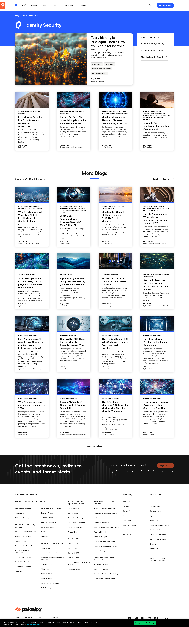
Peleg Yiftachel (109, 434)
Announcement (96, 64)
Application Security (75, 518)
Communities (155, 506)
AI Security (64, 273)
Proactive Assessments (102, 564)
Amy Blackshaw (150, 434)
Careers (126, 506)
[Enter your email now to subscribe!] (132, 466)
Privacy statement (33, 624)
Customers (127, 520)
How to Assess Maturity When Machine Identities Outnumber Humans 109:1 (156, 218)
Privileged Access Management (101, 68)
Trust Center (28, 617)
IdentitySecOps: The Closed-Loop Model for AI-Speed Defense (73, 120)
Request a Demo (165, 5)
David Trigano (78, 147)
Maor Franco (66, 147)
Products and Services (119, 113)
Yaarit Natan (108, 369)
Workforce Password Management (106, 527)
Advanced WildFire (22, 541)
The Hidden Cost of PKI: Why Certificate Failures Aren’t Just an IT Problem (115, 343)
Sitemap (153, 544)
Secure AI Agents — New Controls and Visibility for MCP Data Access (155, 285)
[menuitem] (21, 5)
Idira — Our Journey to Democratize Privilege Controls (114, 281)
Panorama (44, 536)
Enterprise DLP (46, 564)
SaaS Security (20, 571)
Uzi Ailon (163, 243)
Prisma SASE (45, 548)
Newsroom (127, 534)
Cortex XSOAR (73, 553)
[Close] (185, 623)
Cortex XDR (72, 548)
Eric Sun (64, 369)
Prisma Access (46, 569)
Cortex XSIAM (73, 543)
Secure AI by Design (23, 508)
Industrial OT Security (23, 566)
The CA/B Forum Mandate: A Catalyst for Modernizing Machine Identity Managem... (115, 406)
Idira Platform (109, 64)
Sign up (163, 465)
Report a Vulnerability (158, 539)
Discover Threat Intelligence (104, 578)
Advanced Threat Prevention (25, 532)
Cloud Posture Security (76, 522)
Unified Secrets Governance (104, 541)
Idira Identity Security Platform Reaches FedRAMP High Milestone (113, 216)
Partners (83, 5)
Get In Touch (69, 5)
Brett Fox (23, 147)
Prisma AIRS (19, 513)
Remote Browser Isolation (50, 583)
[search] (150, 5)
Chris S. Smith (163, 306)
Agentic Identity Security (69, 112)
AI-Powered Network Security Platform (30, 502)
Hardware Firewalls (47, 513)
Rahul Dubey (108, 243)
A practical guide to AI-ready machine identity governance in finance (73, 281)
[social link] (129, 618)
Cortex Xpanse (73, 558)
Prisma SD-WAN (46, 578)
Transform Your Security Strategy (106, 574)
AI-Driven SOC (73, 539)
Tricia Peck (148, 147)
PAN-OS (44, 532)
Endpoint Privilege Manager (104, 518)
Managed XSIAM (74, 569)
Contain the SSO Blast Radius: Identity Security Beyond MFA (72, 342)
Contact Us (127, 511)
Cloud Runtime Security (77, 527)
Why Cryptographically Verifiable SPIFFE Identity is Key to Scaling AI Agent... (30, 216)
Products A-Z (155, 530)
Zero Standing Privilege (99, 73)
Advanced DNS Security (24, 546)
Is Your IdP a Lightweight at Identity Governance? (156, 125)
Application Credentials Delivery (106, 546)
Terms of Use (146, 471)
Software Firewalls (47, 518)
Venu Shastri (24, 243)
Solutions (34, 5)
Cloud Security (73, 508)
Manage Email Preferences (160, 525)
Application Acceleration (50, 553)
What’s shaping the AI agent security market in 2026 (31, 405)
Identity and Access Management (106, 513)
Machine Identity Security (152, 115)
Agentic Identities (100, 532)
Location (126, 530)
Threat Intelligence (29, 275)
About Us (126, 502)
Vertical (111, 208)
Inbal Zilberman (150, 306)
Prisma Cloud (73, 532)
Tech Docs (154, 549)
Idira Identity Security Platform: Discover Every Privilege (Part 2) (114, 120)
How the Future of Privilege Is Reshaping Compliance (155, 342)
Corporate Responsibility (132, 516)
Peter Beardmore (151, 243)
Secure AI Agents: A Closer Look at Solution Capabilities (73, 405)
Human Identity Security (68, 335)
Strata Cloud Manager (49, 522)
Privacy (17, 617)
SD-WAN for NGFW (47, 527)
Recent (166, 179)
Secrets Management (102, 537)
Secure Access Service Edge (52, 543)
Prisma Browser (46, 574)
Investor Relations (129, 525)
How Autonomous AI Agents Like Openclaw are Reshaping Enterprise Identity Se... (31, 343)
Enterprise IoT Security (23, 557)
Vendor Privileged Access (103, 551)
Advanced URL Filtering (23, 536)
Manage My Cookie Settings (144, 623)
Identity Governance (101, 522)
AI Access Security (22, 518)
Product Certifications (158, 534)
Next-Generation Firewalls (51, 508)
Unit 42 (152, 553)
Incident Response (101, 569)
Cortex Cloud (73, 513)
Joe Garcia (35, 243)
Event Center (155, 520)
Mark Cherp (37, 369)
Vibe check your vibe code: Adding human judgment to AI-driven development (30, 283)
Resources (55, 5)
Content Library (156, 511)
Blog (44, 5)
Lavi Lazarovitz (25, 369)
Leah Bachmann (80, 434)
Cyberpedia (154, 516)
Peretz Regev (98, 81)
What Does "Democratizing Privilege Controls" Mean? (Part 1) (70, 220)
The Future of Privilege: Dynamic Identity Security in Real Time (156, 405)
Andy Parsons (66, 306)
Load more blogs (94, 446)
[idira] (20, 5)
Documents (54, 617)
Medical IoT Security (22, 562)
